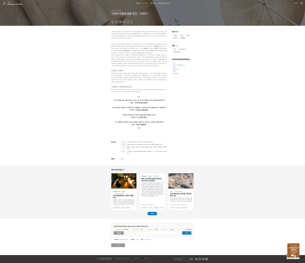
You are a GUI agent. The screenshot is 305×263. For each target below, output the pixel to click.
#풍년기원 (184, 207)
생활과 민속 (14, 3)
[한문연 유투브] (206, 260)
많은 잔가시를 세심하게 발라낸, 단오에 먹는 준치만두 (151, 180)
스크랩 (112, 21)
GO (191, 259)
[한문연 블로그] (203, 260)
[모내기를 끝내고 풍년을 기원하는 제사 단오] (181, 181)
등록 (187, 233)
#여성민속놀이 (176, 52)
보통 (157, 229)
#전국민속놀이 (182, 49)
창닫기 (297, 258)
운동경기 (175, 38)
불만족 (171, 229)
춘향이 (187, 35)
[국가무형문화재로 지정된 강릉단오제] (123, 181)
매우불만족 (188, 229)
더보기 (152, 213)
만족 (142, 229)
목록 (118, 245)
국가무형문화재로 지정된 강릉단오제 (123, 197)
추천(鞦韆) (182, 38)
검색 (301, 3)
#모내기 (173, 207)
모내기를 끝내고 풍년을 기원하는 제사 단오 (180, 195)
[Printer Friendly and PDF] (120, 23)
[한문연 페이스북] (199, 260)
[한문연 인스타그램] (196, 260)
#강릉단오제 (117, 207)
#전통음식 (144, 207)
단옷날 (181, 35)
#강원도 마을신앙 (126, 207)
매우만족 (126, 229)
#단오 (174, 49)
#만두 (162, 207)
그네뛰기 (175, 35)
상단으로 (220, 260)
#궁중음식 (156, 207)
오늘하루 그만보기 (291, 258)
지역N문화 (4, 3)
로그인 (295, 3)
